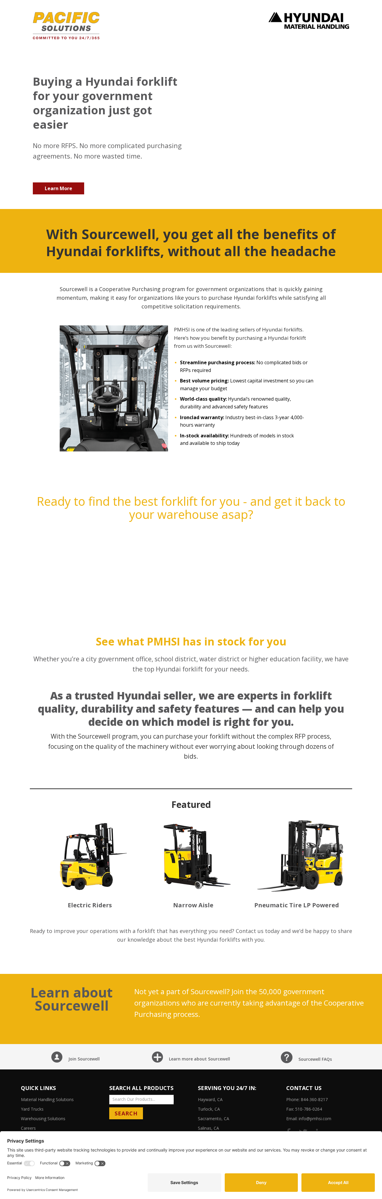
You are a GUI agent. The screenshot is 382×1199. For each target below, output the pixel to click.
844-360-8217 (314, 1099)
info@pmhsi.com (315, 1118)
